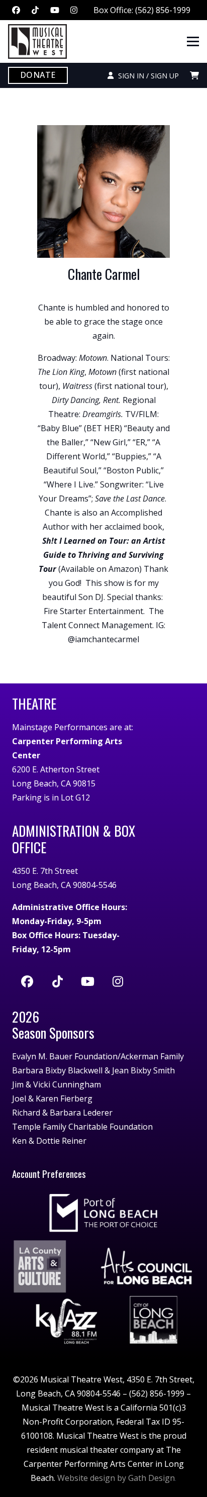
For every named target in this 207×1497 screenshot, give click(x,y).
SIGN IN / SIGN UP (146, 75)
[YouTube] (55, 10)
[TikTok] (35, 10)
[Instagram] (74, 10)
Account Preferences (49, 1173)
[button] (192, 42)
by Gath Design (146, 1477)
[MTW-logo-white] (37, 41)
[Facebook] (16, 10)
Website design (86, 1477)
